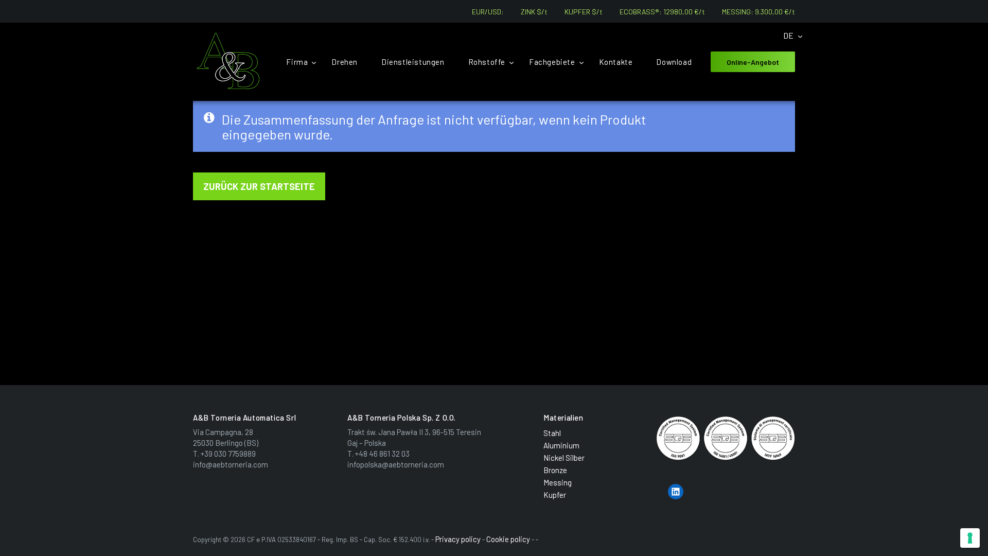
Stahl (552, 433)
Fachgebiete (552, 61)
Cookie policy (508, 539)
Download (674, 61)
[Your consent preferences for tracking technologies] (970, 538)
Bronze (555, 470)
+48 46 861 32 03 (382, 453)
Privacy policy (458, 539)
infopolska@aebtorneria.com (395, 464)
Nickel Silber (564, 457)
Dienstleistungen (413, 61)
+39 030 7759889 (228, 453)
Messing (557, 482)
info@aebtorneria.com (230, 464)
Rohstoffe (486, 61)
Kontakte (616, 61)
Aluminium (561, 445)
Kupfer (554, 494)
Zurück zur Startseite (259, 186)
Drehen (344, 61)
